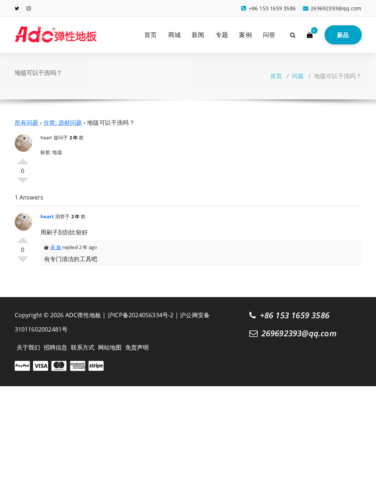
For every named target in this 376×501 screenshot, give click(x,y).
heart (46, 137)
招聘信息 (56, 347)
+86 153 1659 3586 (294, 315)
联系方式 (83, 347)
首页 (150, 34)
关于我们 (28, 347)
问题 (298, 76)
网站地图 (110, 347)
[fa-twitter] (17, 8)
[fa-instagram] (28, 8)
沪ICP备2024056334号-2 (141, 315)
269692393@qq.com (299, 333)
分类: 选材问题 (62, 122)
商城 (174, 34)
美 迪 (55, 247)
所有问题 (27, 122)
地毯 (57, 152)
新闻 (198, 34)
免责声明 (137, 347)
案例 (245, 34)
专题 (222, 34)
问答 (269, 34)
